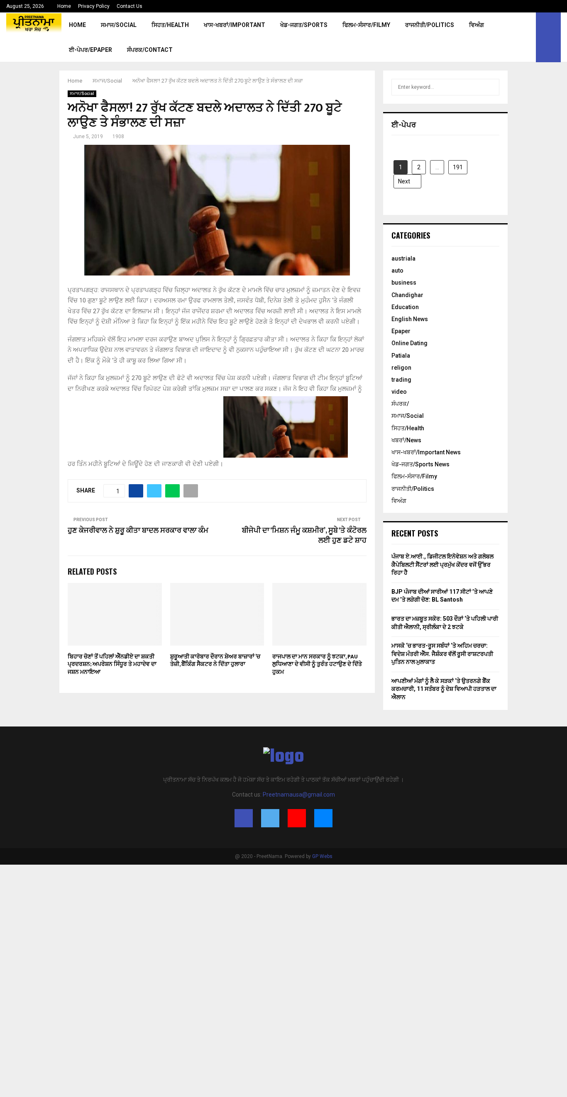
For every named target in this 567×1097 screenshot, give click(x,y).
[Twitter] (270, 818)
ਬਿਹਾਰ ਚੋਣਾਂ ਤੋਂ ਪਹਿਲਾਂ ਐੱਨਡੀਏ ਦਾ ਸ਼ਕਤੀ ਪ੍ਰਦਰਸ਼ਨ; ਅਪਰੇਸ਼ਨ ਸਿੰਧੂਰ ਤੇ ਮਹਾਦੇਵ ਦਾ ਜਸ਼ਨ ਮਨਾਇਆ (112, 664)
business (403, 282)
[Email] (323, 818)
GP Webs (322, 856)
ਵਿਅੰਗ (476, 25)
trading (401, 379)
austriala (403, 258)
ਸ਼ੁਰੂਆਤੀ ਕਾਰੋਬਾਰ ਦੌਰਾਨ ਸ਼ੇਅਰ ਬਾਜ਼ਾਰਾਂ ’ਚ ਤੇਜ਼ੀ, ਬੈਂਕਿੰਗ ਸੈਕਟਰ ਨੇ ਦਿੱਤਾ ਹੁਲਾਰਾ (215, 660)
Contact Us (129, 6)
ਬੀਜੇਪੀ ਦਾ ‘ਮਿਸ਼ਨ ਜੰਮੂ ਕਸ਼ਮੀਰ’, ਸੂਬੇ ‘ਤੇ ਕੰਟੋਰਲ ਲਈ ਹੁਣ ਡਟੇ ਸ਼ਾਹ (304, 535)
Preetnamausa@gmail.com (299, 794)
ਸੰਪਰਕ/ (400, 403)
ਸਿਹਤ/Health (170, 25)
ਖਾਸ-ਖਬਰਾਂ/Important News (426, 452)
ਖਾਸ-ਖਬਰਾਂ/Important (234, 25)
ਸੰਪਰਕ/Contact (150, 49)
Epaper (401, 331)
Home (64, 6)
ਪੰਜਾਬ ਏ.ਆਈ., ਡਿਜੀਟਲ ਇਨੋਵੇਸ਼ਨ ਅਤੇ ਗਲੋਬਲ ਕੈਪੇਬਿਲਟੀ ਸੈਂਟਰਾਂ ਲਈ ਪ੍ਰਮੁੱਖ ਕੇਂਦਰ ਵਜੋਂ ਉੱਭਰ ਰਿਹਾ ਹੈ (442, 564)
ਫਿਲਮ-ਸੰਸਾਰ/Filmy (366, 25)
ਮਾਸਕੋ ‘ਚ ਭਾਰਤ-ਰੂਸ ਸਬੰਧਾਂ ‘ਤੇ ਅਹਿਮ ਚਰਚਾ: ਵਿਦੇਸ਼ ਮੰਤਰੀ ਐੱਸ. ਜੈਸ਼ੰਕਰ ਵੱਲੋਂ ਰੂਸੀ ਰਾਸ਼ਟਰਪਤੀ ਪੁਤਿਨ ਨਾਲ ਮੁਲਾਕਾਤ (442, 653)
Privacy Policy (94, 6)
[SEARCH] (490, 87)
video (399, 391)
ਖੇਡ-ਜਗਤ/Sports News (420, 464)
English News (409, 319)
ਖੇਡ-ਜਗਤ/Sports (303, 25)
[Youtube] (297, 818)
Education (405, 307)
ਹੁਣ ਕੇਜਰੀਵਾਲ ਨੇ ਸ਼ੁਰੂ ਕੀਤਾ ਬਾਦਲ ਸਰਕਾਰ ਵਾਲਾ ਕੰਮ (138, 530)
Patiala (400, 355)
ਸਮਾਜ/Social (119, 25)
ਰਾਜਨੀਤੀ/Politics (429, 25)
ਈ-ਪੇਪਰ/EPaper (90, 49)
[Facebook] (244, 818)
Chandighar (407, 295)
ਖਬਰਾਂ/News (406, 440)
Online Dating (409, 343)
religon (401, 367)
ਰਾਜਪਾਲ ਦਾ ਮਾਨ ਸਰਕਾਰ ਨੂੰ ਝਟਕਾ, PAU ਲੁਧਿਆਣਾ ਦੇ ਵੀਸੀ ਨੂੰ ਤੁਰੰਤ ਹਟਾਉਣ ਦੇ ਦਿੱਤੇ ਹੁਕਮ (317, 664)
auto (397, 270)
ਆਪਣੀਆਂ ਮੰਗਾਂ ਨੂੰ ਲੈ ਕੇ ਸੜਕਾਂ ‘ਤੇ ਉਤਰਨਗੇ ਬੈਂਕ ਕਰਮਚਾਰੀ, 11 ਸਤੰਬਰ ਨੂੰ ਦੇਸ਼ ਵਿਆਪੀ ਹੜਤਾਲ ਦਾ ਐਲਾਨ (443, 689)
